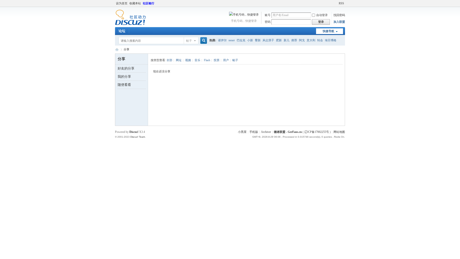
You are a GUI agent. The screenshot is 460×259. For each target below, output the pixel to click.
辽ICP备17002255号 (316, 132)
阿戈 (302, 40)
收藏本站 (135, 3)
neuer (232, 40)
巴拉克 (241, 40)
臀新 (258, 40)
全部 (169, 60)
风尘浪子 (268, 40)
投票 (216, 60)
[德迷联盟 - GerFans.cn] (130, 24)
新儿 (286, 40)
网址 (179, 60)
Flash (207, 60)
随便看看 (124, 85)
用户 (226, 60)
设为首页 (121, 3)
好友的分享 (126, 68)
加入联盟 (339, 22)
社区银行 (148, 3)
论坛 (122, 31)
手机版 (253, 132)
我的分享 (124, 76)
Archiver (266, 132)
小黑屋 (242, 132)
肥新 (279, 40)
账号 (267, 15)
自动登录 (322, 15)
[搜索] (202, 40)
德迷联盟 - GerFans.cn (117, 49)
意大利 (311, 40)
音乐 (197, 60)
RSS (341, 3)
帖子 (189, 40)
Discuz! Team (137, 136)
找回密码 (339, 15)
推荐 (294, 40)
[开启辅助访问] (336, 3)
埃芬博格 (330, 40)
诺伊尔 (222, 40)
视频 (188, 60)
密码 (267, 22)
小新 (250, 40)
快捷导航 (328, 31)
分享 (126, 49)
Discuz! (133, 132)
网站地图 (339, 132)
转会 (320, 40)
